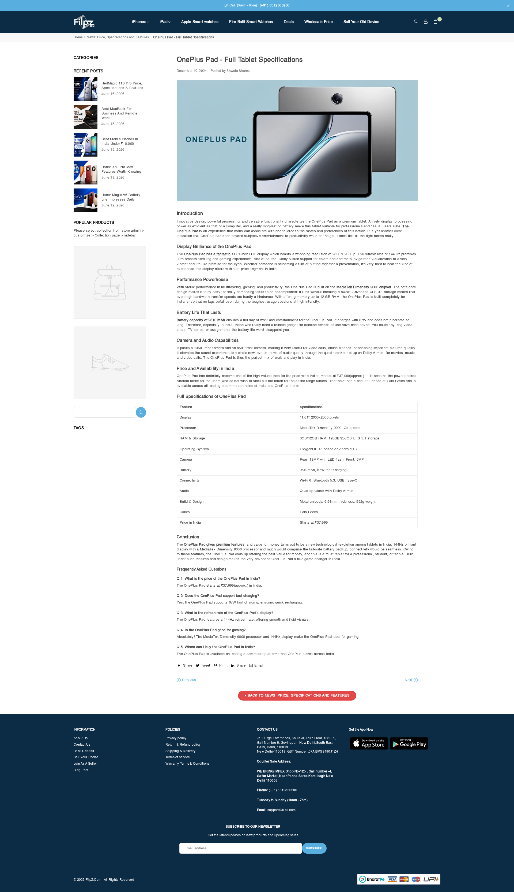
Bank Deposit (84, 751)
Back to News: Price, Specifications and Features (298, 695)
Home (78, 37)
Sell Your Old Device (361, 22)
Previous (188, 680)
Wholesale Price (318, 22)
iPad (164, 22)
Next (409, 680)
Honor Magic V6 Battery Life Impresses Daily (120, 197)
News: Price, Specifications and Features (118, 37)
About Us (81, 738)
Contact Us (82, 744)
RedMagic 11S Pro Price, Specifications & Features (122, 86)
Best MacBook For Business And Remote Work (119, 113)
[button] (435, 22)
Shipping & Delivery (180, 751)
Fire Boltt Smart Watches (251, 22)
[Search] (416, 22)
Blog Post (81, 770)
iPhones (139, 22)
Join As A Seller (85, 763)
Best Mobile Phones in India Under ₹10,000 (119, 142)
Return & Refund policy (183, 744)
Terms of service (177, 757)
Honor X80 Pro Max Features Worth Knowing (121, 169)
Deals (289, 22)
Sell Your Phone (86, 757)
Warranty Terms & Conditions (187, 763)
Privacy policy (176, 738)
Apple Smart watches (199, 22)
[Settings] (426, 22)
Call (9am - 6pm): (259, 5)
